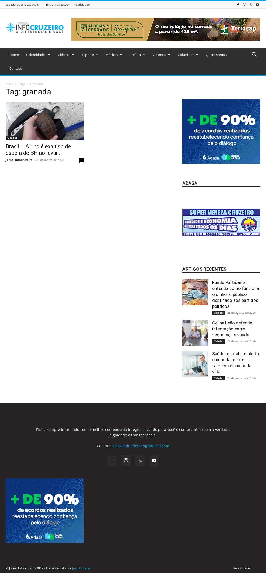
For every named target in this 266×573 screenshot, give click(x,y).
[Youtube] (257, 4)
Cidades (64, 54)
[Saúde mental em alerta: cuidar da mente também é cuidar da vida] (195, 364)
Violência (159, 54)
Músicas (111, 54)
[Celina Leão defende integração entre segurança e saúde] (195, 333)
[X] (251, 4)
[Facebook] (238, 4)
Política (135, 54)
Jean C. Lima (81, 568)
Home (14, 54)
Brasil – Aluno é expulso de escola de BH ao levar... (38, 149)
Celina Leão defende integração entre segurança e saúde (232, 328)
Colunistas (186, 54)
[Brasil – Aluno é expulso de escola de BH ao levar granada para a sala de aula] (45, 121)
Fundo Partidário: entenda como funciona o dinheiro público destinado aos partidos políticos (235, 294)
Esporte (88, 54)
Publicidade (82, 4)
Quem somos (216, 54)
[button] (254, 55)
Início (9, 84)
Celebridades (36, 54)
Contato (15, 68)
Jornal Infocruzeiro (19, 160)
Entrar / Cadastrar (58, 4)
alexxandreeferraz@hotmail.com (140, 445)
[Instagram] (244, 4)
